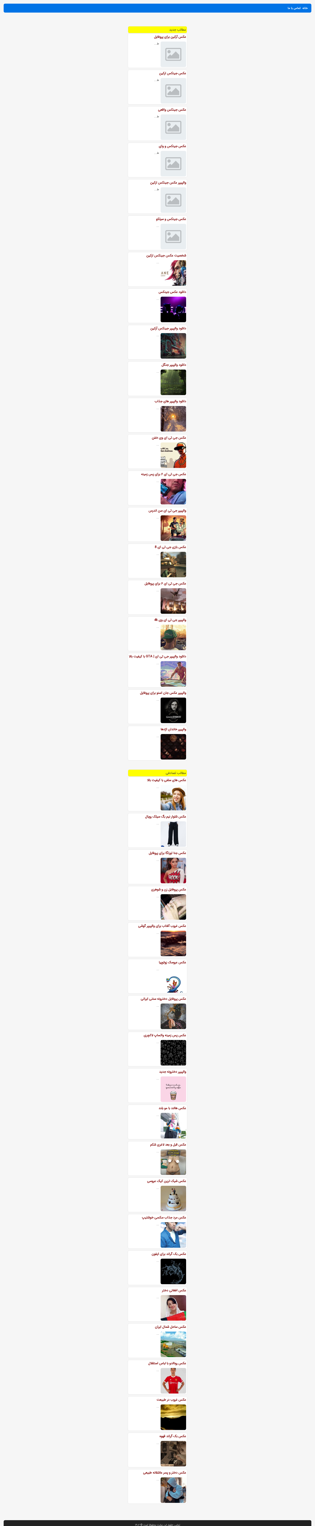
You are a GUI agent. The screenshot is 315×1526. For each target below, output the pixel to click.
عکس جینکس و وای (172, 146)
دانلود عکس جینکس (172, 291)
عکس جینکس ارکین (172, 73)
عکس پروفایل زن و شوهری (168, 889)
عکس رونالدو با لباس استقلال (167, 1363)
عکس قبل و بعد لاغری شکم (168, 1144)
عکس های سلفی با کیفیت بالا (166, 780)
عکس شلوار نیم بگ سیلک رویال (165, 816)
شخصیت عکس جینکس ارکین (166, 255)
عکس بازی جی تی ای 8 (170, 547)
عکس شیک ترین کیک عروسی (166, 1181)
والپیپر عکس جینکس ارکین (168, 182)
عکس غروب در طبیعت (171, 1399)
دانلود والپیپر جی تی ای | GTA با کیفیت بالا (157, 656)
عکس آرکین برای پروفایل (170, 36)
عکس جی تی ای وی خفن (169, 437)
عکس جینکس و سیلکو (171, 219)
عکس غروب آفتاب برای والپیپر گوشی (162, 925)
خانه (305, 8)
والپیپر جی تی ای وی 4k (170, 620)
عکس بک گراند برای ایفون (169, 1253)
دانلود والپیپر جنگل (174, 364)
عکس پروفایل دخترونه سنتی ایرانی (163, 998)
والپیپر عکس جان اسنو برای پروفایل (163, 692)
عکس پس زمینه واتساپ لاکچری (165, 1035)
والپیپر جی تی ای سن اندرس (167, 510)
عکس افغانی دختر (174, 1290)
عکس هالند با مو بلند (172, 1108)
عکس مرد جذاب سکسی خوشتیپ (164, 1217)
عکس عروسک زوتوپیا (172, 962)
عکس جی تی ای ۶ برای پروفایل (165, 583)
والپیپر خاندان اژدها (173, 729)
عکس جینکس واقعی (172, 109)
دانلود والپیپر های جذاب (170, 401)
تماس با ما (294, 8)
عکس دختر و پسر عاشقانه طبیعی (164, 1472)
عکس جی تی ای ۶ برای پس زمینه (163, 474)
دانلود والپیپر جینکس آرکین (168, 328)
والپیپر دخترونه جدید (172, 1071)
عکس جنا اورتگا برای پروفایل (167, 853)
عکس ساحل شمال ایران (170, 1326)
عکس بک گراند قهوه (173, 1436)
